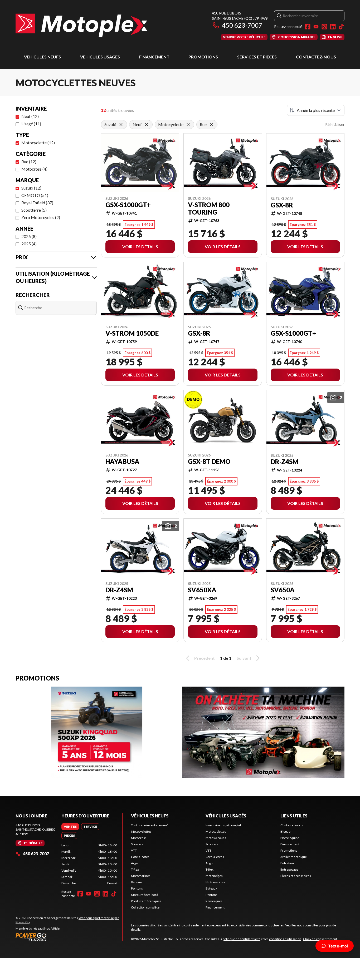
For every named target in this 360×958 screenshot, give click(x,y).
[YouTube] (316, 26)
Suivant (244, 658)
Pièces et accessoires (295, 876)
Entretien (287, 863)
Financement (154, 56)
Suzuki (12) (31, 187)
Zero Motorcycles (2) (40, 217)
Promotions (203, 56)
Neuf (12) (30, 116)
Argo (134, 863)
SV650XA (202, 590)
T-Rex (135, 869)
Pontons (137, 888)
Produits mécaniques (146, 901)
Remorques (214, 901)
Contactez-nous (316, 56)
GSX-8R (282, 205)
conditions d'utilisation (285, 939)
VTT (134, 850)
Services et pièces (257, 56)
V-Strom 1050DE (132, 333)
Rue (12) (28, 161)
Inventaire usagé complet (223, 825)
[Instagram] (324, 26)
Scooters (137, 844)
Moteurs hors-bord (144, 895)
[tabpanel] (89, 864)
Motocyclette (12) (38, 142)
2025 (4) (29, 243)
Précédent (204, 658)
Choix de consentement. (320, 939)
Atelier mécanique (293, 857)
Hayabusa (122, 461)
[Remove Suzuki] (121, 124)
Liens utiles (293, 815)
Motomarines (140, 876)
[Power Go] (69, 937)
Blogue (285, 831)
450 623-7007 (242, 25)
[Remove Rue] (211, 124)
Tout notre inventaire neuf (149, 825)
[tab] (70, 826)
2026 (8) (29, 236)
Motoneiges (214, 876)
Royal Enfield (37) (37, 202)
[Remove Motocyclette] (188, 124)
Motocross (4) (34, 168)
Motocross (139, 838)
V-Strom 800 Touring (209, 208)
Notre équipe (289, 838)
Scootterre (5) (34, 209)
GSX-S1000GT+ (128, 205)
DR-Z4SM (284, 461)
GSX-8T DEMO (209, 461)
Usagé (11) (31, 123)
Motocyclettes (141, 831)
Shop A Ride (51, 928)
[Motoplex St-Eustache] (81, 25)
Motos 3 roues (216, 838)
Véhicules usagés (100, 56)
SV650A (283, 590)
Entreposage (289, 869)
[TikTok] (341, 26)
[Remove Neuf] (146, 124)
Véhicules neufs (42, 56)
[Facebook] (307, 26)
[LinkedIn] (333, 26)
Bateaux (137, 882)
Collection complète (145, 907)
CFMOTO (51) (34, 195)
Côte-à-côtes (140, 857)
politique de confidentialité (241, 939)
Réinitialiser (334, 124)
